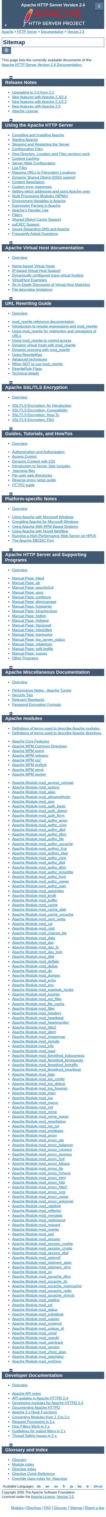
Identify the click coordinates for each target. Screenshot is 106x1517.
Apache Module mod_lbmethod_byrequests (47, 1060)
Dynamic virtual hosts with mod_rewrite (44, 345)
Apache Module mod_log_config (38, 1079)
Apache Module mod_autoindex (38, 891)
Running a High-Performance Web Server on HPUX (54, 536)
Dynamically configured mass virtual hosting (47, 275)
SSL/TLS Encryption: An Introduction (41, 405)
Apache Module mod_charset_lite (39, 933)
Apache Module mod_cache (35, 905)
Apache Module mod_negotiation (39, 1121)
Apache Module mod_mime (34, 1112)
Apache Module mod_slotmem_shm (41, 1267)
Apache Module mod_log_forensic (40, 1088)
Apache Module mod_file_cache (38, 1004)
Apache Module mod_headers (36, 1013)
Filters (17, 215)
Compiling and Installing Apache (38, 135)
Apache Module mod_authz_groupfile (42, 872)
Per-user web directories (32, 475)
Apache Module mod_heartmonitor (40, 1022)
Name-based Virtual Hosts (33, 266)
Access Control (24, 456)
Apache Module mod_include (35, 1041)
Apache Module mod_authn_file (38, 839)
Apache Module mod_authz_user (39, 886)
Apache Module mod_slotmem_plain (42, 1262)
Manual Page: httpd (28, 578)
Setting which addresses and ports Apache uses (51, 191)
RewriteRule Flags (27, 368)
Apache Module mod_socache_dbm (41, 1276)
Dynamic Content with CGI (33, 461)
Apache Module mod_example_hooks (43, 989)
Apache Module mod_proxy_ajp (38, 1140)
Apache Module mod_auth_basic (39, 806)
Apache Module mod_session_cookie (42, 1244)
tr (87, 1486)
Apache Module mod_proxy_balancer (42, 1145)
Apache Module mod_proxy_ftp (37, 1168)
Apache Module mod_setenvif (36, 1257)
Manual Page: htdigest (30, 620)
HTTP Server (27, 32)
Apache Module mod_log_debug (38, 1084)
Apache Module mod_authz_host (39, 877)
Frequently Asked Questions (35, 234)
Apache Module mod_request (36, 1225)
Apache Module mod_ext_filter (37, 999)
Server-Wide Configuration (33, 163)
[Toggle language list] (6, 50)
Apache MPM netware (30, 755)
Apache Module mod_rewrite (35, 1229)
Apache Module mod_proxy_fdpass (41, 1163)
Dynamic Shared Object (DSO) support (43, 177)
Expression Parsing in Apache (36, 205)
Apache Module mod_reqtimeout (38, 1220)
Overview (19, 257)
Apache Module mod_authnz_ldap (40, 853)
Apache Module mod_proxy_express (42, 1154)
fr (64, 1486)
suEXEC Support (25, 224)
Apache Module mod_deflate (35, 961)
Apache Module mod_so (32, 1272)
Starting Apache (25, 139)
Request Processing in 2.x (33, 1422)
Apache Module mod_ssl (32, 1305)
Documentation (52, 32)
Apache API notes (26, 1393)
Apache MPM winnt (27, 770)
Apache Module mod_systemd (36, 1323)
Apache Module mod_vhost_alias (39, 1352)
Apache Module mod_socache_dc (39, 1281)
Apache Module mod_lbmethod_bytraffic (45, 1065)
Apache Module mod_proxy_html (39, 1178)
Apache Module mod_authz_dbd (38, 862)
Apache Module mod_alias (33, 792)
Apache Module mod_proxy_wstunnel (42, 1201)
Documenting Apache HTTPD (36, 1407)
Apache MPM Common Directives (39, 746)
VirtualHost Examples (29, 280)
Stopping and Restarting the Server (40, 144)
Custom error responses (32, 187)
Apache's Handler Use (30, 210)
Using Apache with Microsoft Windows (43, 517)
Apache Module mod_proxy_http (38, 1182)
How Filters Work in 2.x (31, 1426)
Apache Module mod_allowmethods (41, 797)
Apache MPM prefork (29, 765)
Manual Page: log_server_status (38, 639)
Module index (23, 1464)
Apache (7, 32)
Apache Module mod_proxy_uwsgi (40, 1196)
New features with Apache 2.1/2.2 (39, 101)
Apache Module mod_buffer (34, 900)
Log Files (19, 168)
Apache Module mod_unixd (34, 1333)
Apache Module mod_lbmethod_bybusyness (48, 1055)
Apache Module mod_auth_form (38, 815)
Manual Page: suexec (29, 653)
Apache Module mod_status (35, 1309)
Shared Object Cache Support (36, 219)
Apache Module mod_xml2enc (36, 1361)
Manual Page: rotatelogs (32, 644)
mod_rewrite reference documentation (43, 321)
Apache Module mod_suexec (35, 1319)
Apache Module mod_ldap (33, 1074)
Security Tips (22, 695)
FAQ (47, 1508)
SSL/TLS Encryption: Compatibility (40, 410)
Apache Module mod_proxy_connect (42, 1149)
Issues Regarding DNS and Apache (40, 229)
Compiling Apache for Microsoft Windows (45, 521)
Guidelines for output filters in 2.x (39, 1431)
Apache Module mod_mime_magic (40, 1116)
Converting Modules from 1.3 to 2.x (40, 1417)
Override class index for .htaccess (39, 1478)
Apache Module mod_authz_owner (40, 881)
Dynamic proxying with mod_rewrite (41, 350)
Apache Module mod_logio (34, 1093)
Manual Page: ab (26, 583)
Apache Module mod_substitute (38, 1314)
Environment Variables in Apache (39, 201)
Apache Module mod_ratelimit (36, 1206)
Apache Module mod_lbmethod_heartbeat (46, 1069)
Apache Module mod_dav (33, 942)
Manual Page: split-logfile (32, 649)
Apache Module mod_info (33, 1046)
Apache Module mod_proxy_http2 (39, 1187)
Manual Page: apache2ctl (33, 587)
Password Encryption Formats (36, 704)
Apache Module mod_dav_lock (37, 952)
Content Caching (25, 158)
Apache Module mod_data (33, 938)
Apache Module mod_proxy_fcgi (38, 1159)
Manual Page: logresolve (32, 634)
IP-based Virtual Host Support (36, 271)
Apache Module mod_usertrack (37, 1342)
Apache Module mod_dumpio (36, 975)
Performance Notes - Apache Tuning (41, 690)
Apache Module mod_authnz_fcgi (39, 848)
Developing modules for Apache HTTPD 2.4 (47, 1403)
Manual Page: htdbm (29, 616)
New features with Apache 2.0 (36, 106)
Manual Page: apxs (27, 592)
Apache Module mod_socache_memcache (47, 1286)
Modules (17, 1508)
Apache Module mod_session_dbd (40, 1253)
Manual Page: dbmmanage (34, 602)
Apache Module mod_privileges (37, 1131)
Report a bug (94, 1508)
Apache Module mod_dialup (35, 966)
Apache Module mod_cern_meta (38, 919)
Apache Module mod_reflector (36, 1210)
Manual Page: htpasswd (31, 625)
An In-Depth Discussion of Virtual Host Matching (51, 284)
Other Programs (25, 658)
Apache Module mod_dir (32, 971)
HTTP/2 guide (23, 485)
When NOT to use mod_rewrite (37, 364)
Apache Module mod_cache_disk (39, 909)
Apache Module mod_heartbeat (38, 1018)
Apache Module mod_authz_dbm (39, 867)
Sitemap (76, 1508)
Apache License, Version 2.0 (52, 1497)
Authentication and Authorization (38, 452)
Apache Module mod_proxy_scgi (38, 1192)
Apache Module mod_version (36, 1347)
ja (71, 1486)
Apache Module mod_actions (35, 787)
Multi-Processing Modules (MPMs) (40, 196)
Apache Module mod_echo (34, 980)
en (47, 1486)
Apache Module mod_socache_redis (42, 1291)
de (39, 1486)
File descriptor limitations (32, 289)
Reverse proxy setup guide (34, 480)
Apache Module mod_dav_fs (35, 947)
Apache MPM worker (29, 774)
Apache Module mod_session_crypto (42, 1248)
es (56, 1486)
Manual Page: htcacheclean (34, 611)
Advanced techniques (29, 359)
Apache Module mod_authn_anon (39, 820)
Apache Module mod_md (32, 1107)
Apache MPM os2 (26, 760)
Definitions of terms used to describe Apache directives (56, 733)
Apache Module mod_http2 (34, 1027)
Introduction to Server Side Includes (41, 466)
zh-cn (98, 1486)
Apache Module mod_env (33, 985)
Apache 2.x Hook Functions (34, 1412)
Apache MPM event (28, 751)
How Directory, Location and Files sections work (51, 154)
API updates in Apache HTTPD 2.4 (40, 1398)
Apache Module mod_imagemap (38, 1037)
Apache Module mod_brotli (34, 895)
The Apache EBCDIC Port (33, 540)
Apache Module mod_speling (35, 1300)
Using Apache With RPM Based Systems (45, 526)
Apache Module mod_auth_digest (39, 811)
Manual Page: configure (31, 597)
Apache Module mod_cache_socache (42, 914)
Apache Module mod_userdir (35, 1338)
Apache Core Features (30, 741)
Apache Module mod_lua (32, 1098)
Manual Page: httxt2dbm (32, 630)
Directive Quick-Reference (33, 1474)
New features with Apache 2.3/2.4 (39, 97)
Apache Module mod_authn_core (39, 825)
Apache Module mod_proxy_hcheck (41, 1173)
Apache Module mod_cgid (33, 928)
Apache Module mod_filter (33, 1008)
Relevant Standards (28, 700)
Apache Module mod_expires (36, 994)
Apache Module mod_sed (33, 1234)
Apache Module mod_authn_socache (42, 844)
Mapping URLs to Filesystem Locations (44, 172)
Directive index (24, 1469)
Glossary (19, 1460)
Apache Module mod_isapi (33, 1051)
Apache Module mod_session (36, 1239)
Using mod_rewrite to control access (41, 340)
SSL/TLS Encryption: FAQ (33, 420)
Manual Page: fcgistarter (32, 606)
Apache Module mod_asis (33, 801)
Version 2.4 (75, 32)
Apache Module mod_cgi (32, 924)
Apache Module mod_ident (34, 1032)
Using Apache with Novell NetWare (40, 531)
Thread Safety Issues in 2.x (34, 1436)
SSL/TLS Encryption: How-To (35, 415)
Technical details (25, 373)
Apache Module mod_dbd (33, 956)
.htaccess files (23, 471)
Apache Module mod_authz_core (39, 858)
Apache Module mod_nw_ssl (35, 1126)
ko (80, 1486)
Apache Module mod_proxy (34, 1135)
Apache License (25, 111)
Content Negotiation (28, 182)
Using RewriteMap (27, 355)
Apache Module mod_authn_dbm (39, 834)
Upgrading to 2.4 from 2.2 (33, 92)
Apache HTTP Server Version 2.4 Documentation (42, 65)
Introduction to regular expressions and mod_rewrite (54, 326)
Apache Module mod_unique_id (38, 1328)
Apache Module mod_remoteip (37, 1215)
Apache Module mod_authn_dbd (38, 830)
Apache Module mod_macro (35, 1102)
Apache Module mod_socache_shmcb (43, 1295)
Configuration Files (27, 149)
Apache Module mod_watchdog (38, 1356)
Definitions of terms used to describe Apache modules (56, 728)
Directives (33, 1508)
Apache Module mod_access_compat (42, 782)
